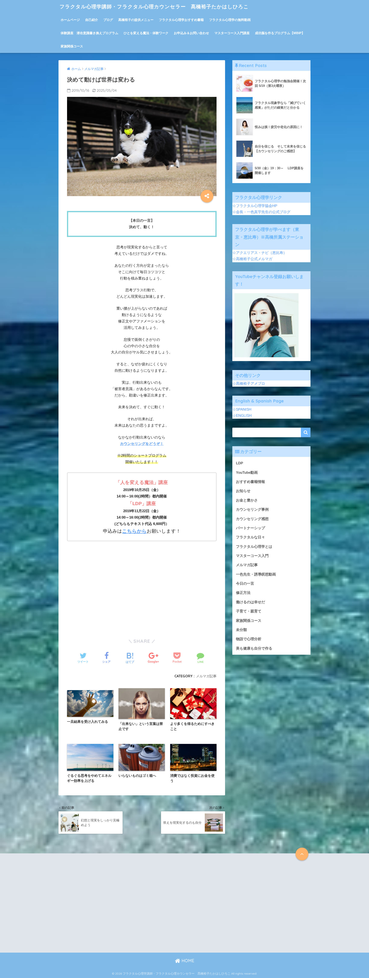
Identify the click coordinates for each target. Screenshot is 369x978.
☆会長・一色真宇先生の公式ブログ (261, 212)
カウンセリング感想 (252, 519)
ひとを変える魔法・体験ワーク (146, 33)
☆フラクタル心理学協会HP (254, 206)
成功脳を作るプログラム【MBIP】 (280, 33)
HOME (187, 960)
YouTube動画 (247, 473)
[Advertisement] (142, 591)
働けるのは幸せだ (250, 602)
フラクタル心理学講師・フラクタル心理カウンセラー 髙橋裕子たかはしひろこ (154, 6)
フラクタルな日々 (250, 537)
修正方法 (243, 593)
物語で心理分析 (248, 639)
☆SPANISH (241, 409)
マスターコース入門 (252, 556)
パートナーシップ (250, 528)
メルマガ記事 (206, 676)
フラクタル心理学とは (254, 547)
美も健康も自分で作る (254, 648)
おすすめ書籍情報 (250, 482)
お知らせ (243, 491)
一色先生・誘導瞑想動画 (256, 574)
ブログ (108, 20)
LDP (239, 463)
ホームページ (70, 20)
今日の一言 (245, 584)
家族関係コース (72, 46)
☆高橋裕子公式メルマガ (252, 259)
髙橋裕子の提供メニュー (136, 20)
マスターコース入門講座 (232, 33)
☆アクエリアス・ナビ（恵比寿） (259, 253)
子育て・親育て (248, 611)
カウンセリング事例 (252, 509)
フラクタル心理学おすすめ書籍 (181, 20)
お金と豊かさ (247, 500)
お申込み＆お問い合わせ (191, 33)
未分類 (241, 630)
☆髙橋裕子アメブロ (248, 384)
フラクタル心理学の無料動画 (230, 20)
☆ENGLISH (242, 416)
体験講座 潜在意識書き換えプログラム (89, 33)
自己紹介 (91, 20)
